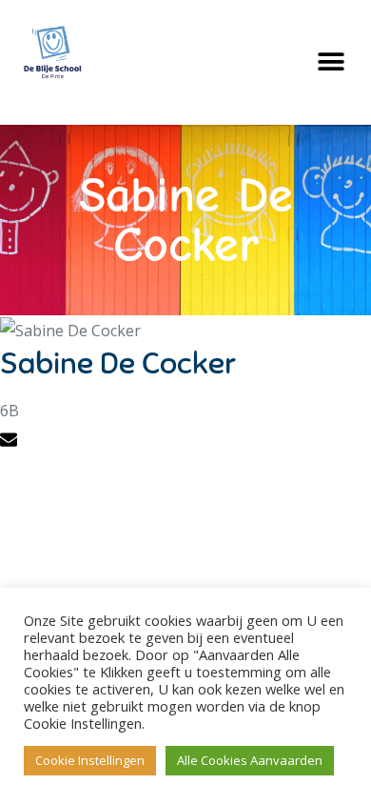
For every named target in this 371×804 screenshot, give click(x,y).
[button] (330, 62)
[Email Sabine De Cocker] (11, 442)
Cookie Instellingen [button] (90, 760)
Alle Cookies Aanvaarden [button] (249, 760)
